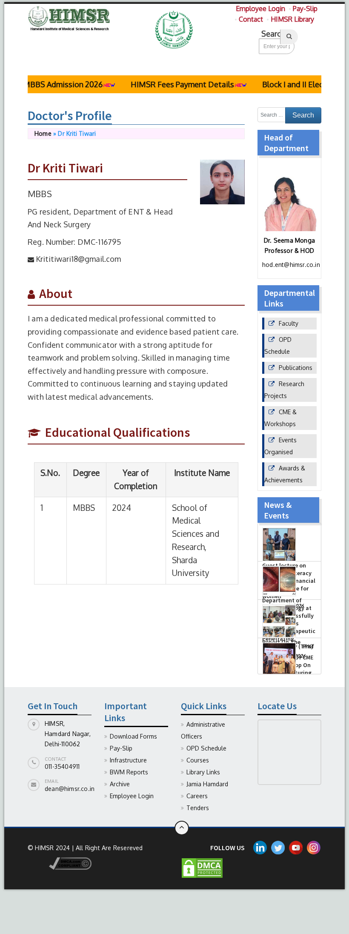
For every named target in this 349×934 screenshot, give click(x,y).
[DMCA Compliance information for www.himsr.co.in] (60, 863)
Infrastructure (128, 760)
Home (42, 133)
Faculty (288, 323)
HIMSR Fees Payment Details (171, 84)
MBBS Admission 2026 (52, 84)
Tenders (197, 807)
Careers (197, 795)
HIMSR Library (292, 19)
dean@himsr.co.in (69, 788)
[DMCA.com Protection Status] (202, 867)
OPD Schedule (206, 748)
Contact (251, 19)
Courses (197, 760)
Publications (295, 367)
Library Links (203, 772)
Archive (120, 784)
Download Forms (133, 736)
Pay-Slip (305, 8)
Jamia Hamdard (207, 784)
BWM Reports (129, 772)
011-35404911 (62, 766)
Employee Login (260, 8)
